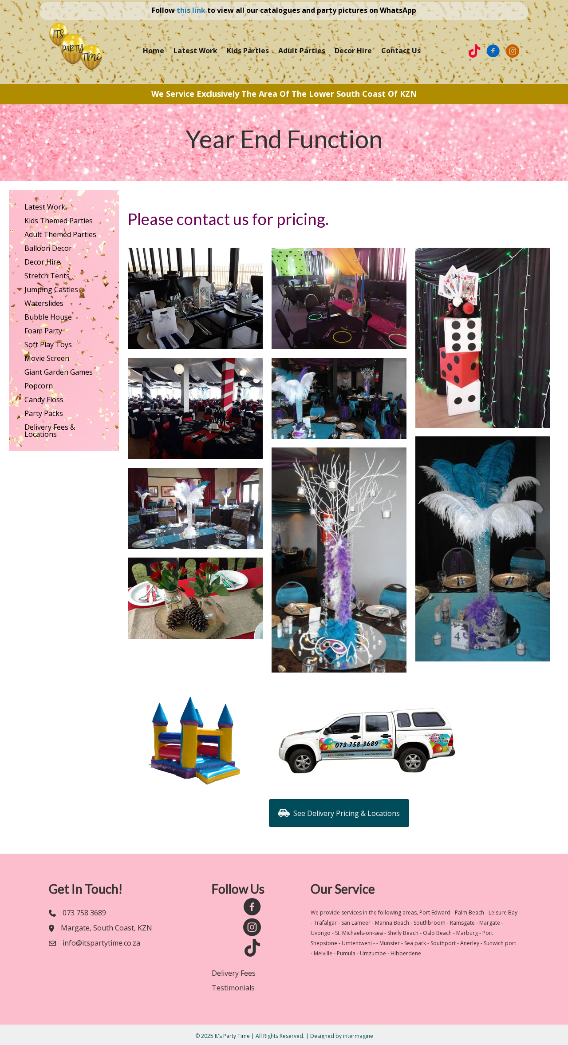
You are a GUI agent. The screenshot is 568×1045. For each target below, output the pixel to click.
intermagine (358, 1036)
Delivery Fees (234, 973)
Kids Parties (248, 50)
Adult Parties (301, 50)
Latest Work (195, 50)
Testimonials (233, 988)
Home (153, 50)
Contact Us (401, 50)
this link (191, 10)
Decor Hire (353, 50)
